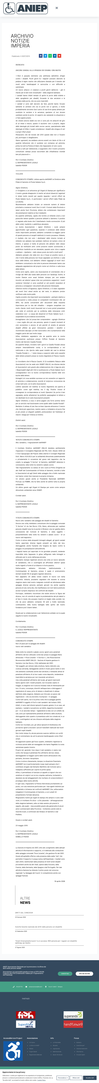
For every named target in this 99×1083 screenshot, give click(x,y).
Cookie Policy (41, 1080)
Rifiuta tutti (76, 1078)
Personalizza (62, 1078)
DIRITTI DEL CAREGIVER (24, 913)
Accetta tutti (90, 1078)
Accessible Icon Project (12, 1038)
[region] (49, 1076)
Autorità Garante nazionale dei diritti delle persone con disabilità (38, 927)
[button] (56, 8)
